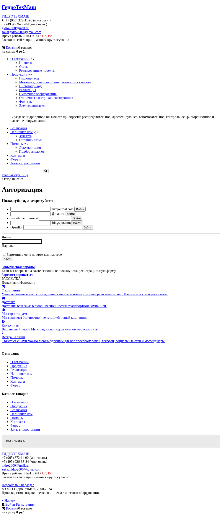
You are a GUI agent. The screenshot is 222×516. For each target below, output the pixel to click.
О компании (19, 362)
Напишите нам (21, 373)
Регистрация (25, 504)
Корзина (12, 47)
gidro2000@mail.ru (15, 28)
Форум (15, 385)
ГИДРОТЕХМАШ (15, 16)
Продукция (18, 366)
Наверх (9, 500)
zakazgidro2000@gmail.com (21, 32)
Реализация (18, 370)
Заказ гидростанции (25, 429)
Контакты (17, 381)
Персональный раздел (18, 485)
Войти (10, 504)
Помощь (16, 377)
